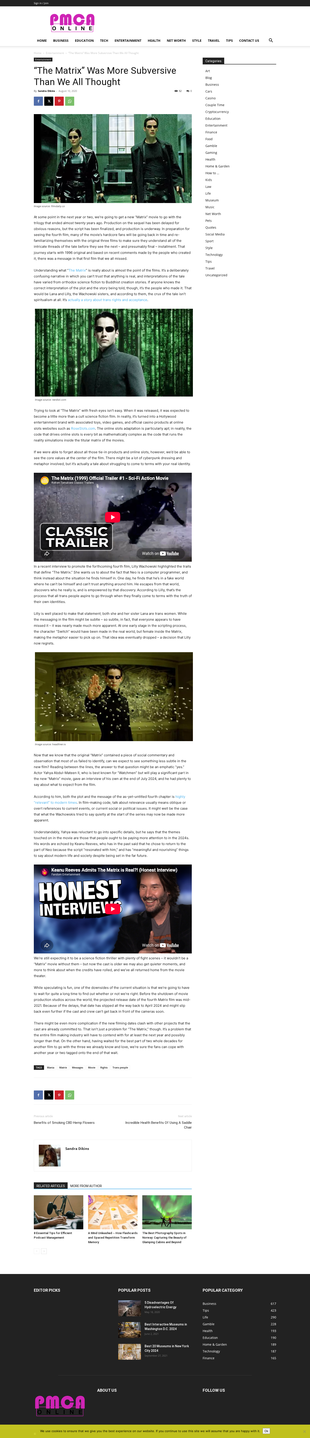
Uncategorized (216, 275)
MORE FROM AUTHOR (86, 1186)
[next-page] (44, 1251)
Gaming (211, 152)
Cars (208, 91)
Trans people (120, 1067)
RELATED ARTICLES (51, 1186)
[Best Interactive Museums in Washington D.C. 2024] (129, 1330)
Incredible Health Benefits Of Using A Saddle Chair (158, 1125)
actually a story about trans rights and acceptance (107, 300)
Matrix (63, 1067)
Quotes (210, 227)
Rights (104, 1067)
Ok (266, 1431)
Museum (212, 200)
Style (197, 40)
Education (84, 40)
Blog (208, 78)
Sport (209, 241)
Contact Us (249, 40)
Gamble (211, 146)
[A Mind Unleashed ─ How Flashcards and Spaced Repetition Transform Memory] (113, 1212)
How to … (212, 173)
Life (208, 193)
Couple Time (214, 105)
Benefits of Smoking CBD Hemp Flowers (64, 1123)
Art (207, 71)
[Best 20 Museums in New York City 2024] (129, 1352)
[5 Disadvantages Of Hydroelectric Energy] (129, 1308)
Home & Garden (217, 166)
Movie (91, 1067)
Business (61, 40)
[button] (270, 41)
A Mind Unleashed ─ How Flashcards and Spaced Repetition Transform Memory (113, 1237)
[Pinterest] (59, 101)
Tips (229, 40)
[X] (48, 101)
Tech (104, 40)
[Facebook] (38, 101)
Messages (77, 1067)
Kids (208, 180)
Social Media (215, 234)
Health (154, 40)
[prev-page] (36, 1251)
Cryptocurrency (217, 112)
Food (209, 139)
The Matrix (77, 270)
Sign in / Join (41, 3)
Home (42, 40)
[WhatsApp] (69, 101)
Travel (214, 40)
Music (209, 207)
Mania (50, 1067)
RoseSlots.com (83, 428)
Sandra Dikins (46, 91)
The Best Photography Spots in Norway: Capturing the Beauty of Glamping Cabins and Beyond (164, 1237)
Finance (211, 132)
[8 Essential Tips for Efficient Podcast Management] (58, 1212)
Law (208, 186)
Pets (208, 220)
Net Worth (176, 40)
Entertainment (128, 40)
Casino (210, 98)
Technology (214, 254)
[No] (304, 1431)
